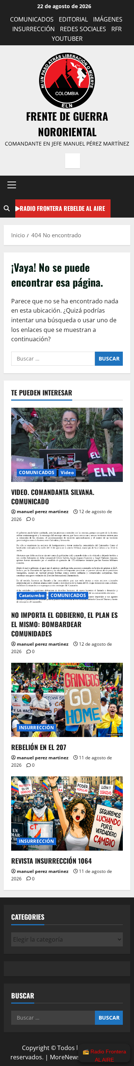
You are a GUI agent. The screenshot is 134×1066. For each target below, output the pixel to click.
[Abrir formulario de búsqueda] (7, 208)
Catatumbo (31, 595)
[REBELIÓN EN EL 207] (67, 700)
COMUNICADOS (32, 19)
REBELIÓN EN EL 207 (38, 747)
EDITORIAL (73, 19)
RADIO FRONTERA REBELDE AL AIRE (62, 208)
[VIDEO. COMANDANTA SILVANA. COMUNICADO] (67, 445)
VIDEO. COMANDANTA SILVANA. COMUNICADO (52, 496)
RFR (116, 29)
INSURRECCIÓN (33, 29)
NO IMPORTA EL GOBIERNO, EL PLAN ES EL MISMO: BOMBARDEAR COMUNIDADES (64, 624)
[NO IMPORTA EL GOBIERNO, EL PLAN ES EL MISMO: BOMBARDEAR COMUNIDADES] (67, 568)
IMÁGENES (107, 19)
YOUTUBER (67, 39)
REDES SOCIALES (83, 29)
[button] (12, 185)
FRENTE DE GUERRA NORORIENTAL (67, 123)
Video (67, 472)
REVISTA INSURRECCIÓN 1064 (51, 860)
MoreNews (65, 1057)
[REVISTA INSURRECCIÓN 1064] (67, 813)
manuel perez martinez (42, 511)
